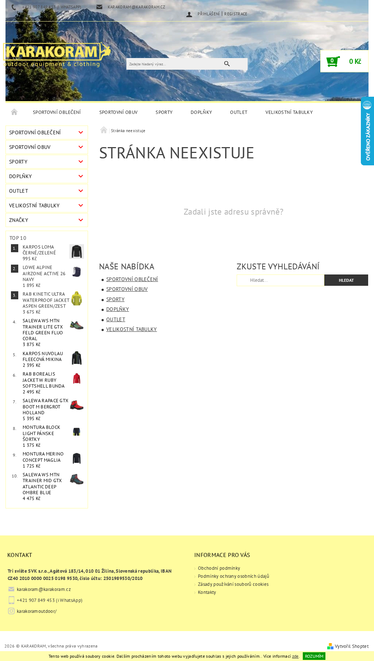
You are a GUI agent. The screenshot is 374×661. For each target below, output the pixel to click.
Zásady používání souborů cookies (233, 584)
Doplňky (201, 112)
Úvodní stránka (14, 112)
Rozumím (314, 656)
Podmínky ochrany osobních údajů (233, 576)
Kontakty (207, 592)
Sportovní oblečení (57, 112)
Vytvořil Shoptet (352, 646)
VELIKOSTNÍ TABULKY (289, 112)
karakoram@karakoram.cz (44, 589)
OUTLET (238, 112)
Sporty (164, 112)
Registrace (235, 13)
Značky (18, 220)
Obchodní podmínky (219, 568)
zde (295, 656)
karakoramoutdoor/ (37, 611)
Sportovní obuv (118, 112)
